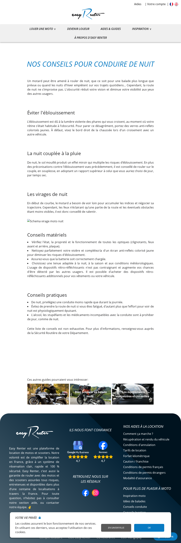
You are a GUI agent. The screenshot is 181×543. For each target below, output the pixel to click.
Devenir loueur (78, 29)
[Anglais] (176, 4)
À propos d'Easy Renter (90, 38)
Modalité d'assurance (137, 478)
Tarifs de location (134, 450)
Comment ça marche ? (138, 434)
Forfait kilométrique (136, 456)
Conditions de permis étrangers (144, 473)
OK (149, 527)
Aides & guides (111, 29)
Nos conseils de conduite (48, 394)
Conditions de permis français (143, 467)
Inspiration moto (134, 496)
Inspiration (140, 29)
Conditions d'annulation (139, 445)
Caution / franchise (135, 461)
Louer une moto (41, 29)
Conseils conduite (135, 507)
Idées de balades (134, 501)
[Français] (171, 4)
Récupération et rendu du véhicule (146, 439)
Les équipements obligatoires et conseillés (132, 394)
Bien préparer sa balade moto (91, 394)
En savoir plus (116, 527)
